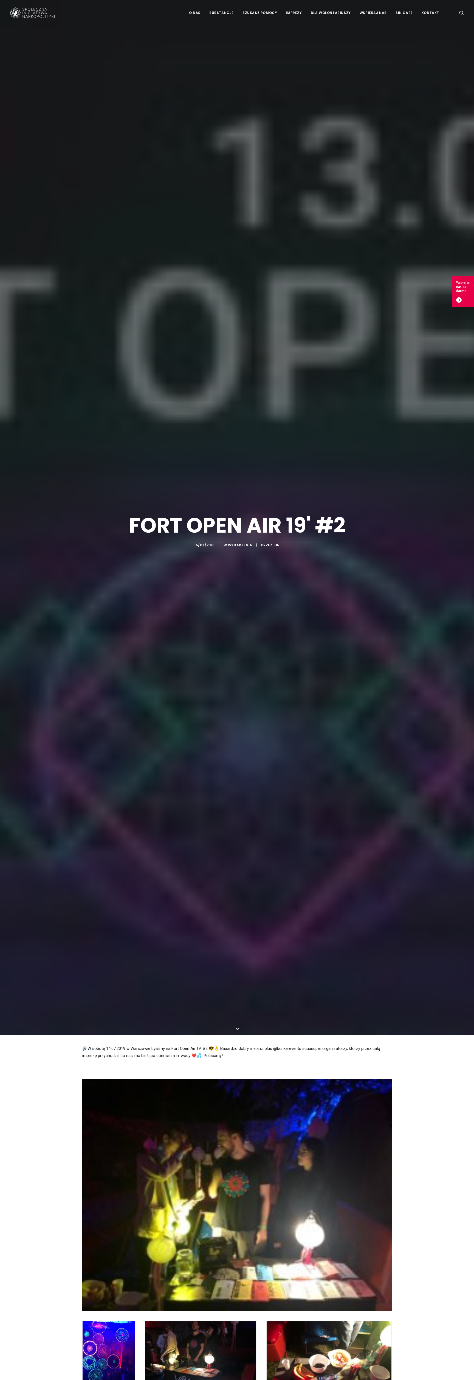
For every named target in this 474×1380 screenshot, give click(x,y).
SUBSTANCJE (221, 12)
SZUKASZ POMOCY (259, 12)
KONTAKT (430, 12)
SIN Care (404, 12)
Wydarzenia (240, 545)
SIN (276, 545)
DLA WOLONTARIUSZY (331, 12)
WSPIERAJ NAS (373, 12)
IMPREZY (294, 12)
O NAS (195, 12)
